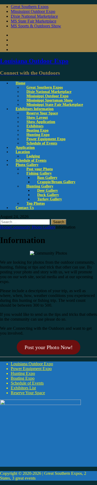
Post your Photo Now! (49, 347)
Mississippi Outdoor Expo (33, 11)
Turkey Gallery (49, 199)
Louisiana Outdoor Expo (32, 363)
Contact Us (25, 208)
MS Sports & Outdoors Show (36, 26)
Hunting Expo (23, 373)
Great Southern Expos (29, 6)
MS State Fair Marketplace (33, 21)
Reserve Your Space (28, 392)
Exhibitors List (23, 388)
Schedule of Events (41, 143)
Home (20, 83)
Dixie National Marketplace (34, 16)
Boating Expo (22, 378)
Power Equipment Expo (31, 368)
